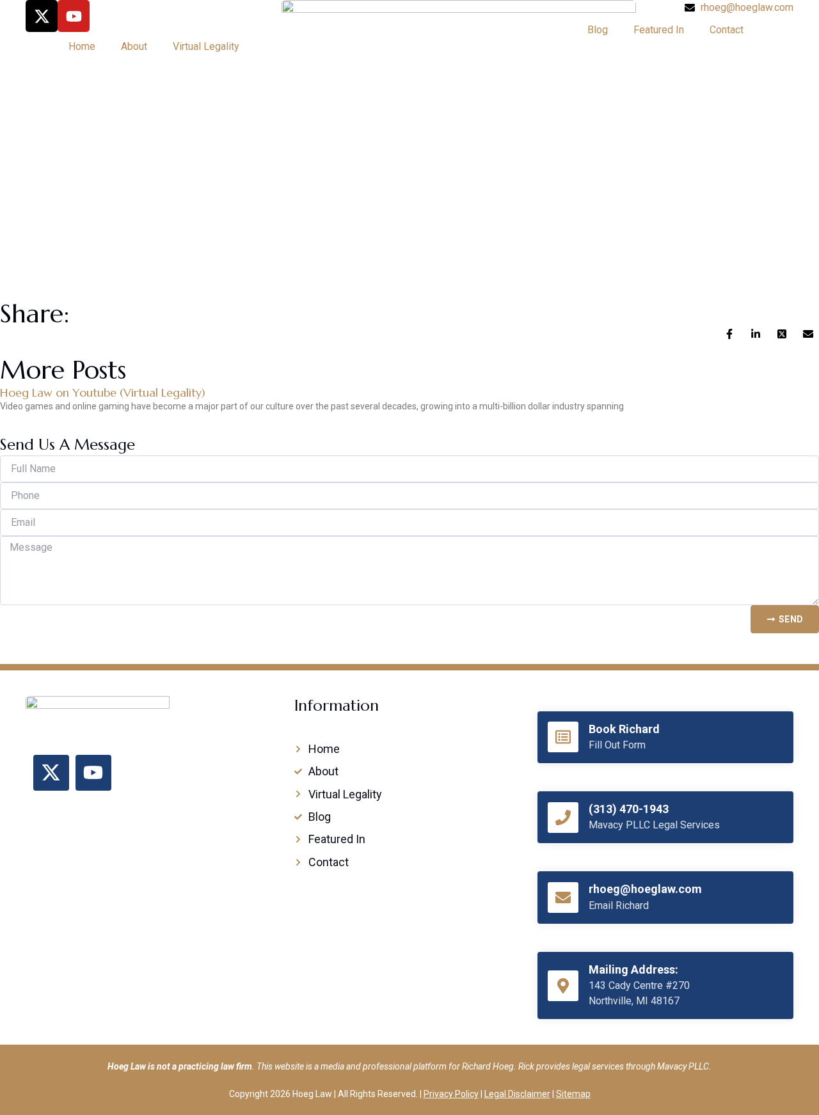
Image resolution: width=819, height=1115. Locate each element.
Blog (597, 30)
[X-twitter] (42, 16)
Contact (726, 30)
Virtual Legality (206, 46)
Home (81, 46)
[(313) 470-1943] (563, 817)
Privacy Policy (451, 1094)
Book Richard (624, 729)
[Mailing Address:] (563, 985)
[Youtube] (74, 16)
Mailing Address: (633, 969)
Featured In (658, 30)
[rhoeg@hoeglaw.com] (563, 897)
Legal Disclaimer (517, 1094)
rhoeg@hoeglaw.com (645, 889)
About (134, 46)
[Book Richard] (563, 737)
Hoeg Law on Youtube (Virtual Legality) (102, 392)
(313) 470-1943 (629, 809)
